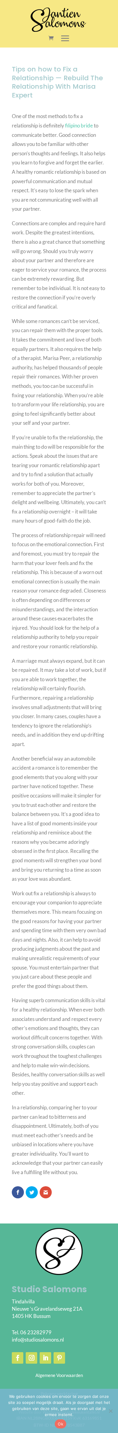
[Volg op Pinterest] (59, 1358)
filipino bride (79, 125)
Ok (60, 1423)
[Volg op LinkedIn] (45, 1358)
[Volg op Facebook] (17, 1358)
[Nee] (110, 1411)
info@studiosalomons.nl (38, 1339)
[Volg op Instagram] (31, 1358)
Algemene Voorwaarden (59, 1375)
